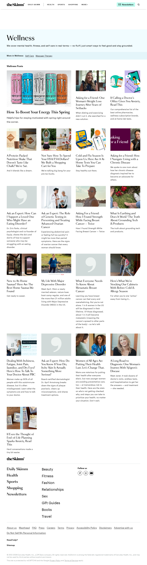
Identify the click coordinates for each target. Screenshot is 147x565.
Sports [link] (61, 4)
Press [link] (42, 527)
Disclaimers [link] (105, 527)
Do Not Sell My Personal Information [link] (26, 533)
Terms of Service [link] (71, 560)
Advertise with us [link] (123, 527)
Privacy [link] (70, 527)
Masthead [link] (24, 527)
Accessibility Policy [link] (87, 527)
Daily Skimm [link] (34, 4)
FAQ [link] (34, 527)
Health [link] (50, 4)
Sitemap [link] (11, 545)
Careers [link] (51, 527)
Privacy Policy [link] (55, 560)
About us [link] (12, 527)
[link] (15, 4)
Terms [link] (61, 527)
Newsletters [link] (17, 494)
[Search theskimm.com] (138, 4)
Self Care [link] (29, 56)
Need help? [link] (12, 540)
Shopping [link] (73, 4)
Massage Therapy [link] (44, 56)
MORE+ (85, 4)
